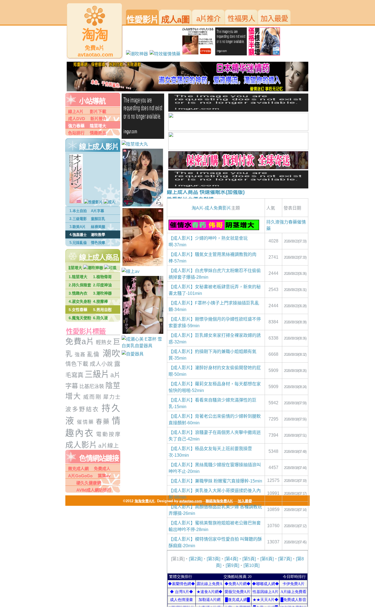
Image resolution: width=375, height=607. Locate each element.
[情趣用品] (144, 345)
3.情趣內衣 (78, 293)
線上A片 (75, 111)
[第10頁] (251, 565)
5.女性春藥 (78, 309)
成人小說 (101, 364)
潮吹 (110, 353)
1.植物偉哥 (102, 277)
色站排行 (76, 133)
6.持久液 (100, 318)
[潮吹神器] (86, 268)
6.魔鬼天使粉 (80, 318)
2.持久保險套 (80, 285)
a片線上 (108, 445)
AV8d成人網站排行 (93, 490)
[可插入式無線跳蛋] (114, 268)
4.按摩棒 (100, 301)
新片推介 (96, 118)
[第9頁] (232, 565)
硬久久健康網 (84, 483)
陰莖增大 (96, 125)
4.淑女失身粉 (80, 301)
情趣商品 (96, 133)
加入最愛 (274, 19)
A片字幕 (97, 211)
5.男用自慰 (102, 309)
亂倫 (93, 354)
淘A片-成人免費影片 (211, 208)
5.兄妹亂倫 (78, 243)
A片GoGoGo (80, 475)
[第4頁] (231, 559)
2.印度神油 (102, 285)
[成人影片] (89, 202)
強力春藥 (76, 125)
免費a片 (79, 341)
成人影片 (81, 445)
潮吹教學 (98, 235)
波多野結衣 (82, 409)
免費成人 (100, 468)
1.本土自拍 (78, 211)
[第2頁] (195, 559)
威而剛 (92, 397)
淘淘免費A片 (145, 501)
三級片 (97, 374)
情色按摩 (98, 243)
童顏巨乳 (98, 219)
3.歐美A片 (77, 227)
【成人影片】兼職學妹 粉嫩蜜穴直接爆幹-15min (215, 481)
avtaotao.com (190, 501)
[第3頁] (213, 559)
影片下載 (98, 111)
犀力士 (111, 397)
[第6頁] (267, 559)
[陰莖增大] (265, 54)
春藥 (103, 421)
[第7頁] (285, 559)
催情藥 (84, 422)
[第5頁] (249, 559)
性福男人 (241, 19)
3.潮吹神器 (102, 293)
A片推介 (208, 19)
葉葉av (102, 475)
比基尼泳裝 (91, 386)
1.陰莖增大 (78, 277)
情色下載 (76, 364)
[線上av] (113, 202)
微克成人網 (78, 468)
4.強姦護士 (78, 235)
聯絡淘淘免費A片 (219, 501)
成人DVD (76, 118)
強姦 (80, 354)
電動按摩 (108, 434)
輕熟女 (103, 342)
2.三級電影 (78, 219)
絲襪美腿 (98, 227)
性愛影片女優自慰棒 (190, 196)
